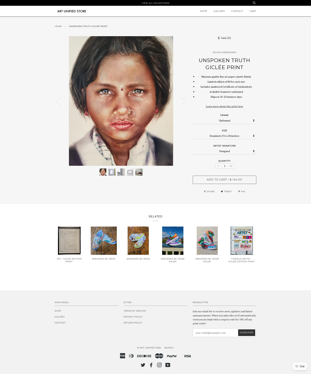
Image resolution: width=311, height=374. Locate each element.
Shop (203, 11)
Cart (252, 11)
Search (169, 347)
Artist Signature (224, 146)
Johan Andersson (224, 52)
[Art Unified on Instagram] (159, 366)
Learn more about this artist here (224, 106)
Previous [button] (61, 101)
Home (58, 26)
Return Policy (133, 322)
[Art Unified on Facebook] (151, 366)
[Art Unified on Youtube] (167, 366)
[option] (121, 101)
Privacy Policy (133, 317)
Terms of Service (135, 311)
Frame (224, 115)
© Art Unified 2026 (149, 347)
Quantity (224, 161)
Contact (237, 11)
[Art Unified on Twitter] (143, 366)
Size (224, 130)
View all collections (155, 3)
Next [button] (180, 101)
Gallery (219, 11)
